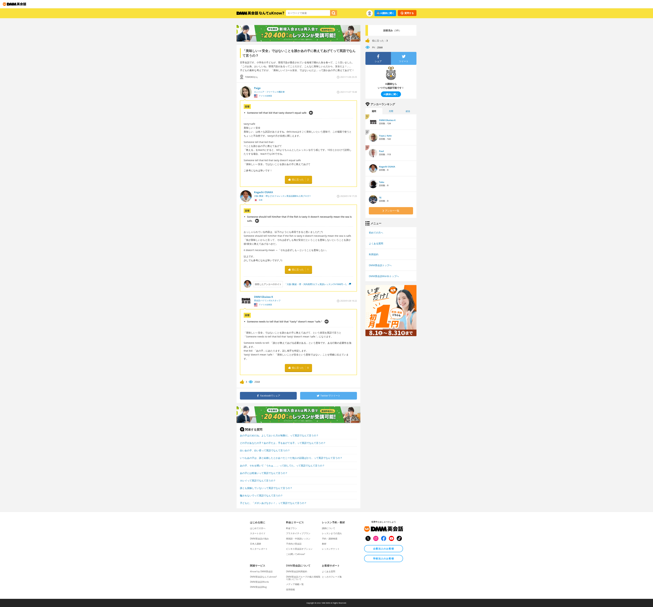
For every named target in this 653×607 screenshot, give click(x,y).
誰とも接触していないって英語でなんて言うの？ (266, 488)
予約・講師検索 (329, 538)
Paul (381, 151)
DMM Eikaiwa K (387, 120)
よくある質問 (376, 243)
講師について (328, 528)
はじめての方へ (257, 528)
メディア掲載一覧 (295, 584)
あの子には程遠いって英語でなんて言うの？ (264, 473)
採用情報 (290, 589)
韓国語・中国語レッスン (298, 538)
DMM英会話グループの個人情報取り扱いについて (303, 578)
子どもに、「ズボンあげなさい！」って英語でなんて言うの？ (273, 503)
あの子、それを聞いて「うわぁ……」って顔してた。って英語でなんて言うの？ (282, 465)
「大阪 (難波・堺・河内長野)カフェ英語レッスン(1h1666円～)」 (316, 284)
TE (380, 197)
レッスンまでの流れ (332, 533)
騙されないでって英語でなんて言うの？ (261, 495)
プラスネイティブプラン (298, 533)
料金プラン (291, 528)
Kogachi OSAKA (387, 166)
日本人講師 (255, 543)
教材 (324, 543)
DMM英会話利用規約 (296, 571)
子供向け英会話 (294, 543)
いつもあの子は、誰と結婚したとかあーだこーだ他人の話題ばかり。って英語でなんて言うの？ (291, 457)
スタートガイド (257, 533)
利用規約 (373, 254)
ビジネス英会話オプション (299, 548)
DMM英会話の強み (259, 538)
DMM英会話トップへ (380, 265)
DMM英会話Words (259, 581)
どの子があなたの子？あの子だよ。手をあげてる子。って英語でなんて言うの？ (283, 442)
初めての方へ (376, 232)
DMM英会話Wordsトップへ (384, 276)
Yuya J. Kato (385, 135)
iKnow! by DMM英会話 (261, 571)
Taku (381, 182)
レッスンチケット (331, 548)
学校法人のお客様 (383, 558)
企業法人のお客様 (383, 548)
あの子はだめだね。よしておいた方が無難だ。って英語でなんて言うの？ (279, 435)
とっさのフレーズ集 (332, 576)
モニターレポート (259, 548)
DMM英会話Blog (258, 586)
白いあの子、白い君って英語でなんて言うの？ (265, 450)
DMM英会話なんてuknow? (263, 576)
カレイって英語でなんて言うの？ (258, 480)
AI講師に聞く (387, 13)
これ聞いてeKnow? (295, 554)
